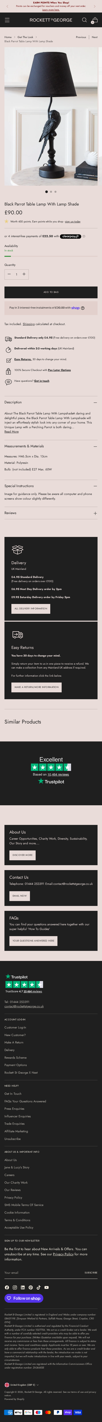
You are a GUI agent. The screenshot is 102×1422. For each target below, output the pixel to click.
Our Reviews (12, 1190)
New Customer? (15, 1035)
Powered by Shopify (14, 1399)
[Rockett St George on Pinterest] (31, 1288)
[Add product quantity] (24, 274)
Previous (81, 37)
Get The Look (25, 37)
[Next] (94, 6)
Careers (9, 1175)
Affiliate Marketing (16, 1131)
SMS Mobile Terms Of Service (23, 1205)
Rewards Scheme (15, 1057)
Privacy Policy (13, 1197)
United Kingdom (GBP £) (22, 1385)
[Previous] (7, 6)
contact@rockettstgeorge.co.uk (24, 1006)
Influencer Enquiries (17, 1116)
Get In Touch (13, 1094)
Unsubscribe (12, 1139)
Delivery (9, 1050)
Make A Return (14, 1042)
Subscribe (91, 1272)
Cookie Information (17, 1212)
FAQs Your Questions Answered (25, 1101)
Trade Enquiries (14, 1123)
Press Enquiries (14, 1109)
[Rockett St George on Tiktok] (39, 1288)
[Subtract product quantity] (9, 274)
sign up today (72, 221)
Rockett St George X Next (21, 1072)
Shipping (29, 324)
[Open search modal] (84, 20)
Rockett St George (33, 1392)
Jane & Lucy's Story (16, 1167)
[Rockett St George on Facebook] (7, 1288)
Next (95, 37)
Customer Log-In (15, 1027)
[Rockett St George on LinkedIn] (23, 1288)
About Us (10, 1160)
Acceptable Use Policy (18, 1227)
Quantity (9, 265)
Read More (11, 431)
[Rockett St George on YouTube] (47, 1288)
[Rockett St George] (51, 20)
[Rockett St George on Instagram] (15, 1288)
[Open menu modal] (7, 20)
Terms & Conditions (17, 1220)
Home (8, 37)
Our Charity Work (15, 1182)
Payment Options (15, 1065)
